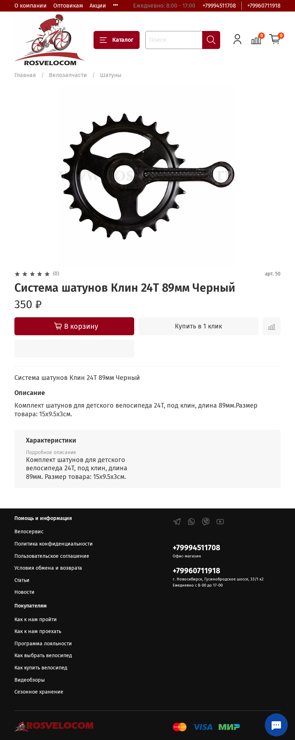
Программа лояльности (43, 644)
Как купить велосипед (40, 668)
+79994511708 (219, 5)
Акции (98, 5)
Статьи (22, 580)
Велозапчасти (68, 75)
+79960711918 (264, 5)
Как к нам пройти (35, 619)
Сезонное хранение (38, 692)
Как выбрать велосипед (43, 655)
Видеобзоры (29, 680)
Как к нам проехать (37, 631)
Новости (24, 592)
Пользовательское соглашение (51, 556)
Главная (25, 75)
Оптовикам (68, 5)
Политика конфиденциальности (53, 544)
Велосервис (29, 532)
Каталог (122, 39)
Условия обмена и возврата (48, 568)
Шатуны (111, 75)
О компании (30, 5)
